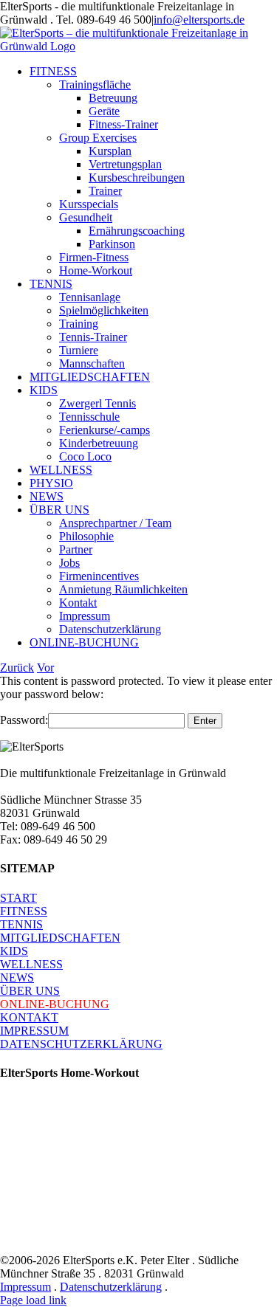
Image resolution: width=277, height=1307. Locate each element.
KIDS (14, 951)
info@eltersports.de (199, 19)
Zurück (17, 667)
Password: (24, 720)
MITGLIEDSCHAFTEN (60, 937)
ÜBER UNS (30, 990)
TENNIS (21, 924)
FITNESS (23, 911)
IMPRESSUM (34, 1030)
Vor (45, 667)
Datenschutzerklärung (111, 1286)
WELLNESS (31, 964)
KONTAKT (29, 1017)
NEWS (17, 977)
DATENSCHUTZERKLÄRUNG (81, 1044)
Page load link (33, 1300)
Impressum (25, 1286)
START (18, 898)
